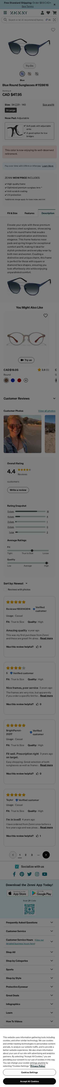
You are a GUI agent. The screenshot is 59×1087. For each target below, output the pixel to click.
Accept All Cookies (29, 1081)
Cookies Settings (29, 1072)
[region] (29, 1057)
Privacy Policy (38, 1066)
